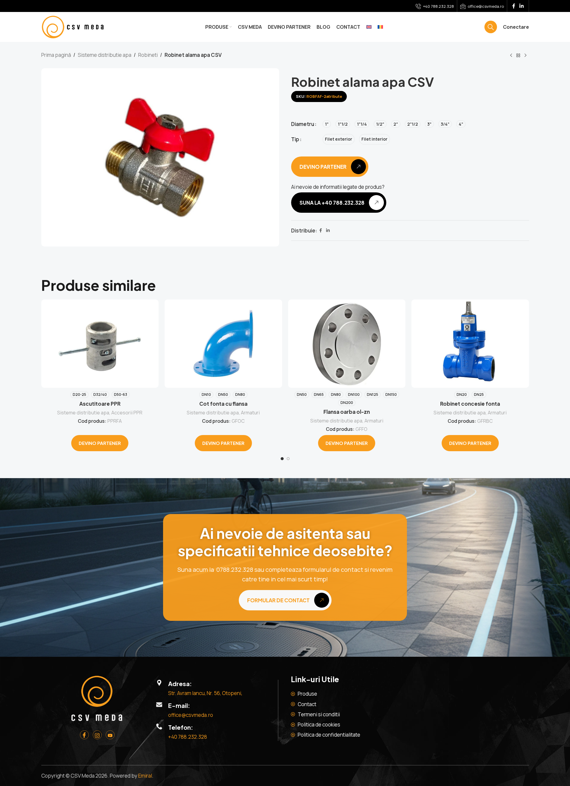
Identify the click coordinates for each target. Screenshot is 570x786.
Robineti (148, 54)
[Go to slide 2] (288, 458)
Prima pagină (56, 54)
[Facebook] (84, 734)
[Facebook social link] (513, 5)
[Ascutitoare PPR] (100, 343)
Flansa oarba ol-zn (346, 411)
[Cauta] (490, 27)
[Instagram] (97, 734)
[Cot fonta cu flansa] (223, 343)
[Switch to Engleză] (369, 27)
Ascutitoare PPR (100, 403)
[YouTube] (110, 734)
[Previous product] (511, 55)
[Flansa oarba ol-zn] (347, 343)
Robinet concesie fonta (470, 403)
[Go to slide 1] (282, 458)
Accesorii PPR (126, 412)
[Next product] (525, 55)
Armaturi (250, 412)
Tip (295, 139)
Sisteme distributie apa (104, 54)
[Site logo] (72, 26)
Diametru (302, 124)
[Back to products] (518, 55)
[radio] (327, 124)
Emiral (145, 775)
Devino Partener (100, 443)
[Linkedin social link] (521, 5)
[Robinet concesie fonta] (470, 343)
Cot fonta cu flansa (223, 403)
